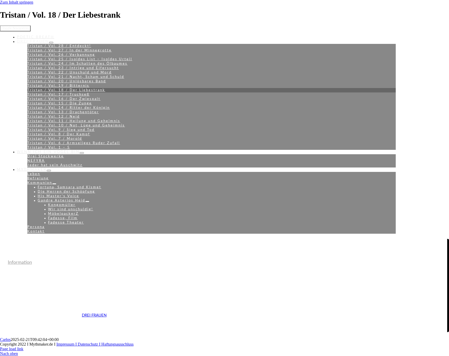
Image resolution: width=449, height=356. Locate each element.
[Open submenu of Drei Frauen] (51, 42)
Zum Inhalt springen (16, 2)
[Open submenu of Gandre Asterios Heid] (87, 201)
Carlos (5, 339)
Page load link (11, 349)
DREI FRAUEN (94, 315)
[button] (20, 262)
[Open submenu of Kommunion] (54, 184)
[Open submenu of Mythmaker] (49, 170)
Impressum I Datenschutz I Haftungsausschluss (95, 344)
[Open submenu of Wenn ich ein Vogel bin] (82, 153)
